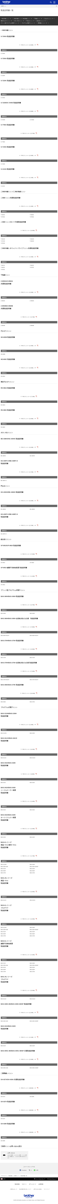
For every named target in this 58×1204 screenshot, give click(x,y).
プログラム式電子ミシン (27, 23)
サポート (24, 1184)
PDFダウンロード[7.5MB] (28, 554)
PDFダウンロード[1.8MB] (27, 89)
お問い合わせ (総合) (38, 1189)
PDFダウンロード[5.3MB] (28, 990)
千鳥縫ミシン (37, 18)
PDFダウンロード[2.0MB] (27, 155)
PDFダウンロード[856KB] (27, 1132)
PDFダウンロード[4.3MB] (28, 919)
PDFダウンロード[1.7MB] (28, 856)
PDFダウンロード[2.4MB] (27, 345)
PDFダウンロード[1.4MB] (28, 576)
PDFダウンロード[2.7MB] (28, 133)
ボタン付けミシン (18, 20)
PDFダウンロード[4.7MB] (28, 317)
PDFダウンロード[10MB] (28, 774)
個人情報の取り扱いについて (25, 1189)
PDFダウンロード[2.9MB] (27, 67)
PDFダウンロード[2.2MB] (27, 1012)
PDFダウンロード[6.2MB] (27, 447)
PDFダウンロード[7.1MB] (28, 396)
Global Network (52, 1179)
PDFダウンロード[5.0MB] (27, 418)
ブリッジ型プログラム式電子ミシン (9, 23)
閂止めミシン (29, 20)
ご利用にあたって (13, 1189)
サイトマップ (46, 1189)
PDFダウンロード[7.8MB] (28, 627)
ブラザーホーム (4, 1175)
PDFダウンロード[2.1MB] (27, 1037)
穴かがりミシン (48, 18)
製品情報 (10, 1175)
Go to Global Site (40, 1179)
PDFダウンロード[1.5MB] (27, 256)
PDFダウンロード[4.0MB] (28, 230)
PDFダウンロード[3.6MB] (27, 45)
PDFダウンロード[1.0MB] (27, 206)
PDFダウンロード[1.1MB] (27, 177)
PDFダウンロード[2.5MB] (27, 367)
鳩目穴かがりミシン (5, 20)
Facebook (24, 1170)
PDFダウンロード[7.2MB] (28, 954)
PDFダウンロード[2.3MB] (27, 724)
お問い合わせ (11, 1153)
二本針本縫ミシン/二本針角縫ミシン (21, 18)
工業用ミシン (3, 6)
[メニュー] (54, 2)
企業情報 (40, 1184)
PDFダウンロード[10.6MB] (28, 693)
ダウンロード (32, 1184)
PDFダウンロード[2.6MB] (28, 891)
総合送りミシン (40, 20)
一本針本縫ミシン (5, 18)
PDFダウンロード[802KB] (27, 1088)
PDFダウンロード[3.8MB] (27, 111)
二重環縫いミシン (41, 23)
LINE (37, 1170)
